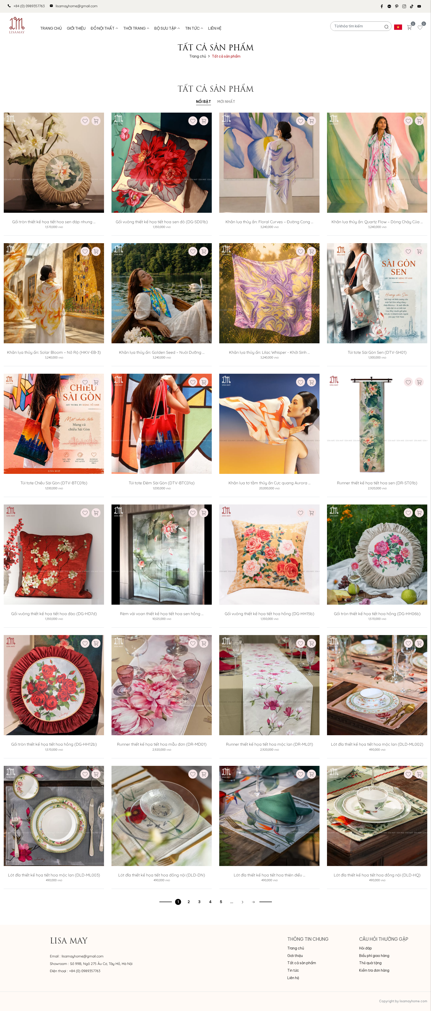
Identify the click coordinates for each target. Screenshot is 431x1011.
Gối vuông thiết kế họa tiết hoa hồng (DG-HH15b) (269, 613)
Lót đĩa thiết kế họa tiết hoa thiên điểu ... (269, 874)
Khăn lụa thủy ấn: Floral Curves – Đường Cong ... (269, 221)
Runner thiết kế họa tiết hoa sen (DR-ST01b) (377, 482)
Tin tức (192, 28)
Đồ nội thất (102, 28)
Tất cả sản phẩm (301, 963)
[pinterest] (398, 6)
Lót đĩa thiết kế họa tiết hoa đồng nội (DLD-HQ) (377, 874)
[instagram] (406, 6)
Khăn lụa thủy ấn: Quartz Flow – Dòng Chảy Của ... (377, 221)
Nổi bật (203, 101)
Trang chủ (51, 28)
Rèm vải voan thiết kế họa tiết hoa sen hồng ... (162, 613)
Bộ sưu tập (165, 28)
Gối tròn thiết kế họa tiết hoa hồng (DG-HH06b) (377, 613)
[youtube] (421, 6)
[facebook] (383, 6)
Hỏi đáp (365, 948)
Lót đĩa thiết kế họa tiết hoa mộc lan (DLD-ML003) (54, 874)
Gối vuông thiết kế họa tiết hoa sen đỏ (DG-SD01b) (162, 221)
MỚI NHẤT (226, 101)
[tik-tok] (413, 6)
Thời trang (134, 28)
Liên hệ (214, 28)
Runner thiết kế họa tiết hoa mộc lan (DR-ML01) (269, 744)
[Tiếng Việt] (398, 27)
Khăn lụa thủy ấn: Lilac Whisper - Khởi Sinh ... (269, 352)
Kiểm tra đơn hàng (374, 970)
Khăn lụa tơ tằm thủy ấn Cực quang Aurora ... (269, 482)
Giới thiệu (76, 28)
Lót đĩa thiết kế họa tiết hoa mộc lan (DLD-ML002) (377, 744)
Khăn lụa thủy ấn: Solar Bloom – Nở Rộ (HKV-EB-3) (54, 352)
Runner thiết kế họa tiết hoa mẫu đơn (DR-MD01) (162, 744)
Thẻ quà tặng (370, 963)
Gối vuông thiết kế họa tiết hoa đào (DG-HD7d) (54, 613)
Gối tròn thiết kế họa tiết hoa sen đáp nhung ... (54, 221)
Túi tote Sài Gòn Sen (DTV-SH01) (377, 352)
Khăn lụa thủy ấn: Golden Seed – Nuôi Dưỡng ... (162, 352)
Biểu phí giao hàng (374, 955)
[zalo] (391, 6)
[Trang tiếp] (242, 902)
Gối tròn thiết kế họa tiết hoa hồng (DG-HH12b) (54, 744)
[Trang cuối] (253, 902)
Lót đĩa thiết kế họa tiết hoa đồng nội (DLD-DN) (161, 874)
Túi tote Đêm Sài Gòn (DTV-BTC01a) (162, 482)
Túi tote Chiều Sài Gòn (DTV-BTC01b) (53, 482)
